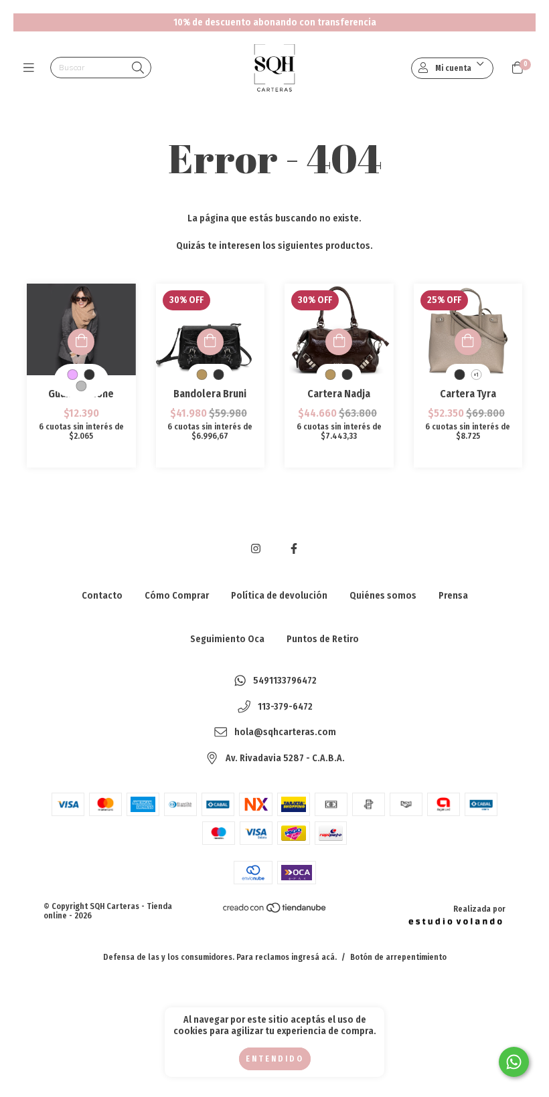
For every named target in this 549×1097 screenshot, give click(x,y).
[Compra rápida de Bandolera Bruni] (210, 341)
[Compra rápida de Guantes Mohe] (81, 341)
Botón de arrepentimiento (398, 957)
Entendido (275, 1059)
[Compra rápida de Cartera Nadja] (338, 341)
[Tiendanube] (275, 910)
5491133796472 (285, 681)
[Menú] (31, 68)
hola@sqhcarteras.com (285, 732)
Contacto (102, 595)
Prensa (453, 595)
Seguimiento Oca (227, 639)
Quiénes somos (382, 595)
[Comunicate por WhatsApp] (514, 1062)
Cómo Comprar (177, 595)
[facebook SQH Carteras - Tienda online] (294, 549)
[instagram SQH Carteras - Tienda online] (256, 549)
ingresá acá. (314, 957)
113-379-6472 (285, 706)
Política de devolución (279, 595)
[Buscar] (138, 68)
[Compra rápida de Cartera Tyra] (468, 341)
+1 (476, 375)
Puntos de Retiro (323, 639)
